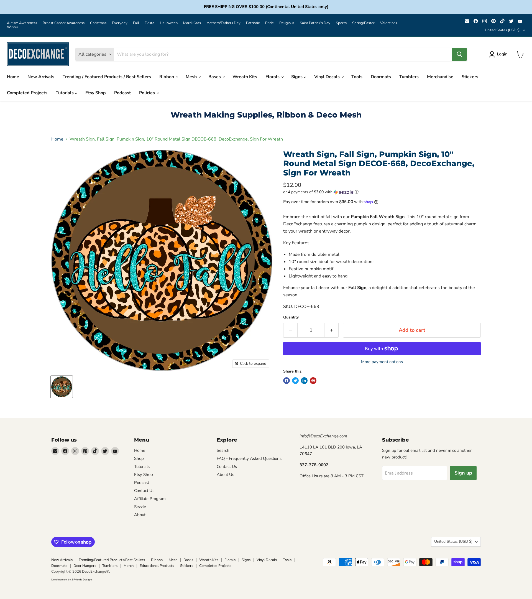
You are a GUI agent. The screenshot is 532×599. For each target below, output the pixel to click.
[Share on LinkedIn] (304, 380)
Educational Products (157, 565)
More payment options (382, 362)
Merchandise (440, 77)
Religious (286, 23)
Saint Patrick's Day (315, 23)
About (139, 515)
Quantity (291, 317)
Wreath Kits (244, 77)
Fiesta (149, 23)
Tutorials (65, 93)
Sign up (463, 473)
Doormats (381, 77)
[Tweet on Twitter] (295, 380)
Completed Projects (27, 93)
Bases (215, 77)
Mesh (192, 77)
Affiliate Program (150, 498)
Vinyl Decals (327, 77)
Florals (273, 77)
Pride (269, 23)
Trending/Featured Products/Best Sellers (112, 559)
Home (13, 77)
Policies (147, 93)
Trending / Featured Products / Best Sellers (107, 77)
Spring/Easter (363, 23)
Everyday (119, 23)
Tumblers (409, 77)
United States (503, 30)
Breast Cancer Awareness (64, 23)
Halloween (169, 23)
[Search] (459, 54)
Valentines (388, 23)
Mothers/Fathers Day (223, 23)
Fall (136, 23)
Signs (297, 77)
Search (223, 450)
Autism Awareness (22, 23)
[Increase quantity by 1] (331, 330)
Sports (341, 23)
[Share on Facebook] (286, 380)
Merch (129, 565)
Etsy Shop (95, 93)
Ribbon (167, 77)
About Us (225, 474)
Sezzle (140, 506)
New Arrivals (40, 77)
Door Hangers (84, 565)
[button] (382, 192)
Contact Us (144, 490)
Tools (356, 77)
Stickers (470, 77)
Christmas (98, 23)
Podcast (122, 93)
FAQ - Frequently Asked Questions (249, 458)
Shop (139, 458)
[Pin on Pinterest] (313, 380)
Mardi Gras (192, 23)
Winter (12, 27)
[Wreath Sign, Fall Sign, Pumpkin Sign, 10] (62, 387)
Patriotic (253, 23)
